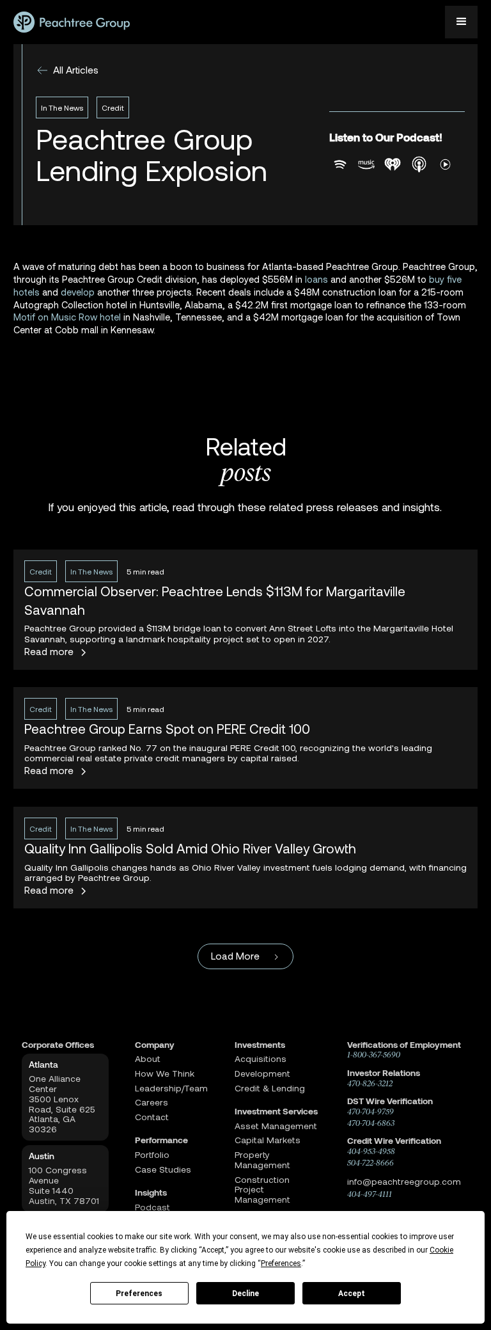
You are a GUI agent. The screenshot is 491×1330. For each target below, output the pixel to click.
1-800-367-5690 (373, 1054)
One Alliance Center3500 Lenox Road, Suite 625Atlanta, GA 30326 (62, 1103)
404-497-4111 (369, 1194)
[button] (461, 22)
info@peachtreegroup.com (404, 1181)
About (147, 1059)
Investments (260, 1045)
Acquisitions (260, 1059)
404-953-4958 (371, 1151)
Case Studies (163, 1169)
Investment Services (276, 1111)
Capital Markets (267, 1140)
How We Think (164, 1073)
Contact (152, 1117)
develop (78, 291)
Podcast (152, 1207)
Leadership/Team (171, 1088)
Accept (351, 1293)
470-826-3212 (370, 1083)
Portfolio (152, 1155)
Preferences (139, 1293)
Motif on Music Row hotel (67, 316)
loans (318, 279)
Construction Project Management (262, 1190)
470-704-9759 (370, 1111)
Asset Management (276, 1126)
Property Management (262, 1160)
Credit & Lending (270, 1088)
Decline (245, 1293)
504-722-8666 (370, 1163)
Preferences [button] (281, 1263)
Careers (151, 1102)
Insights (151, 1192)
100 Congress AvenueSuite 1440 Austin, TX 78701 (64, 1185)
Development (262, 1073)
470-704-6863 (370, 1123)
